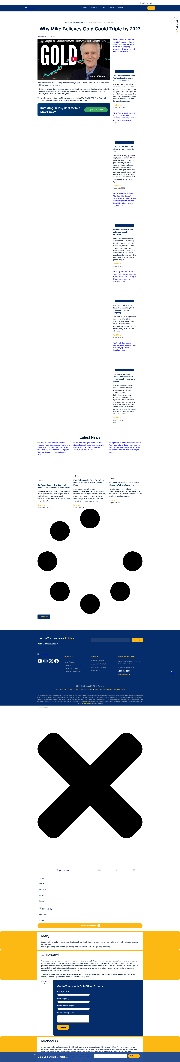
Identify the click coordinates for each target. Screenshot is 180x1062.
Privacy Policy (73, 689)
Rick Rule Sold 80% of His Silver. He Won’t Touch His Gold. (123, 149)
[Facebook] (56, 661)
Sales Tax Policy (119, 689)
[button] (44, 617)
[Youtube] (40, 661)
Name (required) (63, 991)
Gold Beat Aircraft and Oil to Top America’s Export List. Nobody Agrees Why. (124, 78)
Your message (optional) (66, 1013)
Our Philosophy (45, 914)
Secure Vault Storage (71, 668)
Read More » (117, 105)
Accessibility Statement (98, 667)
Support (42, 920)
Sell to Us (67, 665)
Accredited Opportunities (72, 671)
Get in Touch (95, 670)
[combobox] (50, 707)
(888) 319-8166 (147, 3)
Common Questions (97, 660)
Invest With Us (69, 662)
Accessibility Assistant (98, 664)
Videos (82, 22)
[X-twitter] (51, 661)
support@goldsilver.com (126, 667)
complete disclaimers (87, 703)
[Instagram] (45, 661)
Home (67, 22)
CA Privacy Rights (86, 689)
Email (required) (63, 999)
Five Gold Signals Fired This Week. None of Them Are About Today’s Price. (88, 482)
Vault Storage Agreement (103, 689)
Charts (83, 8)
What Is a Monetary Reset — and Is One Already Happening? (124, 232)
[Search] (38, 864)
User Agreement (60, 689)
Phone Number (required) (66, 1006)
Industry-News (74, 22)
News (112, 8)
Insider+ (120, 8)
